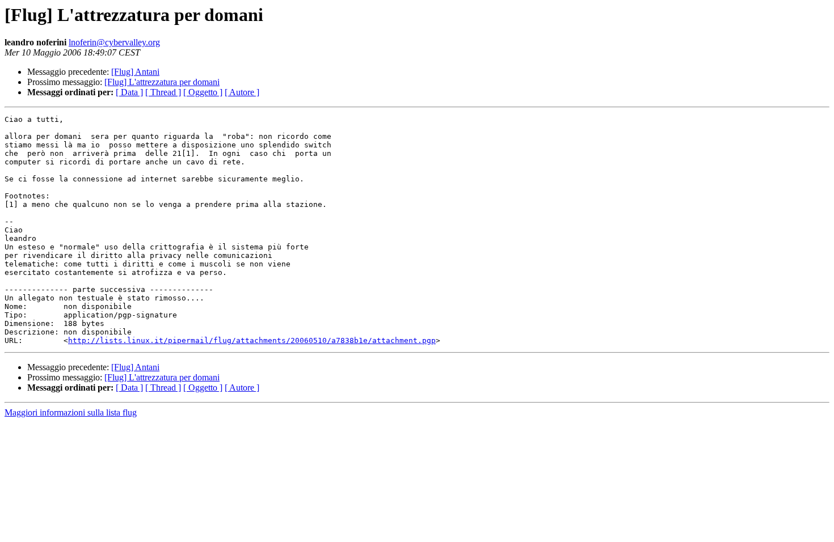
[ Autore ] (242, 92)
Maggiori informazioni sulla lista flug (71, 412)
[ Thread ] (163, 92)
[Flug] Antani (135, 72)
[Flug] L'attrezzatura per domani (162, 82)
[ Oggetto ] (202, 92)
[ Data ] (129, 92)
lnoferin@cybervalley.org (114, 42)
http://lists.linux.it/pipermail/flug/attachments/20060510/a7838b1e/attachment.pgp (252, 340)
